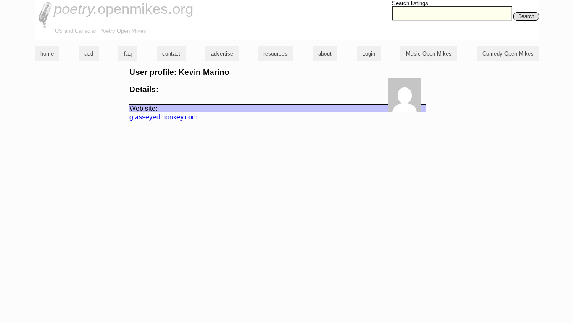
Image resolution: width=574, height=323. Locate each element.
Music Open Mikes (429, 53)
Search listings (410, 3)
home (47, 53)
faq (128, 53)
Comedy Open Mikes (508, 53)
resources (275, 53)
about (325, 53)
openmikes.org (123, 8)
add (88, 53)
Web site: (143, 108)
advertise (222, 53)
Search (526, 16)
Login (368, 53)
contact (171, 53)
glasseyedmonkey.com (163, 117)
